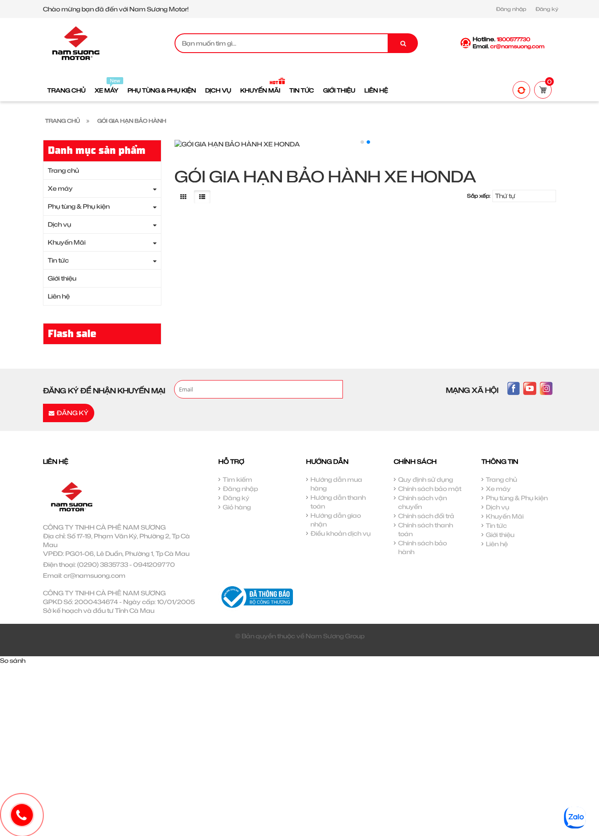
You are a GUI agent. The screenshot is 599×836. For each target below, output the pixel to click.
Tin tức (58, 260)
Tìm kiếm (237, 479)
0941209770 (154, 564)
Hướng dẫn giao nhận (335, 519)
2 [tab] (368, 142)
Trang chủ (63, 170)
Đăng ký (546, 9)
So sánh (12, 660)
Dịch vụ (59, 224)
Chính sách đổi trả (426, 516)
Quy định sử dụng (425, 479)
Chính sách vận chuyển (422, 502)
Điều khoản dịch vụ (340, 533)
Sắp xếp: (478, 195)
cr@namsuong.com (94, 575)
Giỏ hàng (237, 507)
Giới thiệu (62, 278)
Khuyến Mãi (67, 242)
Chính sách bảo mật (429, 488)
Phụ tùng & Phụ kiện (79, 206)
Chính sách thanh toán (425, 529)
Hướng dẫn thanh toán (338, 501)
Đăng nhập (511, 9)
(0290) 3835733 (102, 564)
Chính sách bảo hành (422, 547)
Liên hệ (59, 296)
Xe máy (60, 188)
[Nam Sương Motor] (76, 42)
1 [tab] (362, 142)
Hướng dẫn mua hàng (336, 483)
